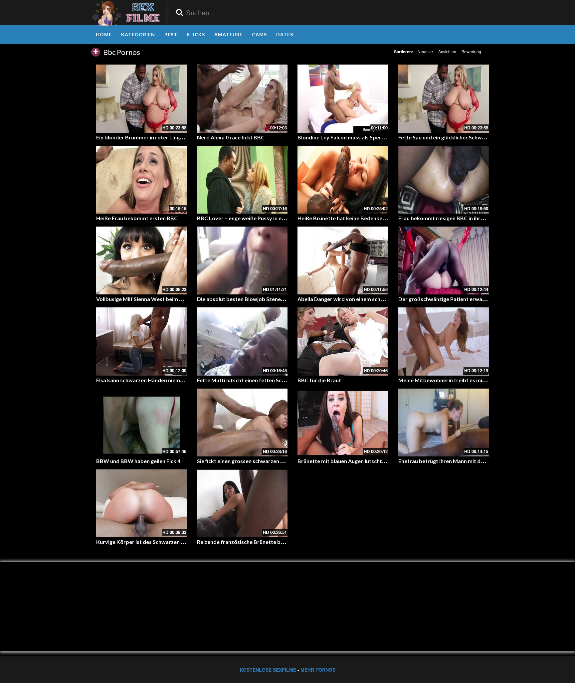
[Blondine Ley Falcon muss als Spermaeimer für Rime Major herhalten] (342, 98)
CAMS (259, 34)
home (104, 34)
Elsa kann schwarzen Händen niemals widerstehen (157, 380)
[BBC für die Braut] (342, 341)
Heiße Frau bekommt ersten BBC (137, 218)
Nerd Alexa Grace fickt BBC (231, 137)
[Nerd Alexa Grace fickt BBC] (242, 98)
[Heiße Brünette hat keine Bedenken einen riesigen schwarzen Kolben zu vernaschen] (342, 180)
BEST (170, 34)
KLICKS (196, 34)
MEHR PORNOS (317, 669)
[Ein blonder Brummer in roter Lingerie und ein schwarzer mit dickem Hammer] (141, 98)
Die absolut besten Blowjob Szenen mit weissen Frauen (264, 299)
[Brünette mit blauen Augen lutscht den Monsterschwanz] (342, 422)
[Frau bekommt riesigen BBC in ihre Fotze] (443, 180)
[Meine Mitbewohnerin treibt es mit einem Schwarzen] (443, 341)
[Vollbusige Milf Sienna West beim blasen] (141, 260)
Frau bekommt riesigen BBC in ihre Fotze (448, 218)
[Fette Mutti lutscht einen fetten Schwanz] (242, 341)
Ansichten (447, 51)
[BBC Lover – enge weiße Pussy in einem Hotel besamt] (242, 180)
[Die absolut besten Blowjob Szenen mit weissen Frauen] (242, 260)
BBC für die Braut (319, 380)
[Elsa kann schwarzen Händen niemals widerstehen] (141, 341)
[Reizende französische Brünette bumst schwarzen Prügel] (242, 503)
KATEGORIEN (138, 34)
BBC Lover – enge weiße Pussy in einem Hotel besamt (262, 218)
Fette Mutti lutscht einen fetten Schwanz (247, 380)
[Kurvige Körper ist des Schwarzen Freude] (141, 503)
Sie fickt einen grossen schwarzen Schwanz (249, 461)
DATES (284, 34)
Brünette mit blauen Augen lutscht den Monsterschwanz (366, 461)
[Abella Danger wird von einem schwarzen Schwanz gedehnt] (342, 260)
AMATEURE (228, 34)
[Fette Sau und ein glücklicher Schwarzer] (443, 98)
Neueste (425, 51)
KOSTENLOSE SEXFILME (268, 669)
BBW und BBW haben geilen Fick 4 (138, 461)
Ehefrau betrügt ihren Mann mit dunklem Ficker (456, 461)
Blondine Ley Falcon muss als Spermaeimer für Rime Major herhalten (381, 137)
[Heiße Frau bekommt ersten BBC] (141, 180)
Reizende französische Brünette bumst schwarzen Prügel (267, 542)
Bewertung (471, 51)
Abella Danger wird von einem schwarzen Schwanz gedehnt (370, 299)
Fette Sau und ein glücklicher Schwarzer (446, 137)
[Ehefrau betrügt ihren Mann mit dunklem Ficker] (443, 422)
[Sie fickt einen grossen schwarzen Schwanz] (242, 422)
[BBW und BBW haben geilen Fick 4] (141, 422)
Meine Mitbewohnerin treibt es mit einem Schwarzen (463, 380)
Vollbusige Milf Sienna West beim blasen (145, 299)
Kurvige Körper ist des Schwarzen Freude (147, 542)
